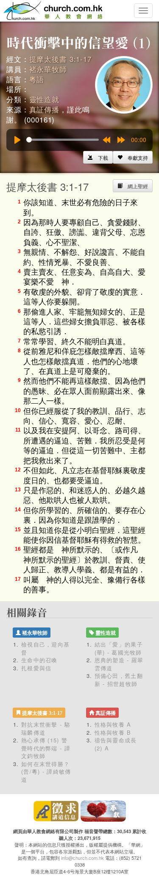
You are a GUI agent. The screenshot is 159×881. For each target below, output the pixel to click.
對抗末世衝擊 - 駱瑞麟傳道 (45, 728)
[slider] (62, 140)
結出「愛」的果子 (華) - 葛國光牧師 (119, 648)
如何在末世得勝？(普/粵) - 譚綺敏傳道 (46, 771)
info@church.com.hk (82, 857)
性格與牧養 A (113, 724)
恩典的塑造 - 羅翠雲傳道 (119, 664)
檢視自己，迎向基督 (45, 648)
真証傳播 (44, 109)
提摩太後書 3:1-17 (60, 58)
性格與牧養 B (113, 732)
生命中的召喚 (39, 660)
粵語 (37, 79)
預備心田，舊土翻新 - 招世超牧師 (119, 680)
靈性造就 (44, 99)
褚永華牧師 (48, 69)
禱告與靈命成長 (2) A (116, 744)
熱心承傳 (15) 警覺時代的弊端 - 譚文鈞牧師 (45, 748)
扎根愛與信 (36, 668)
